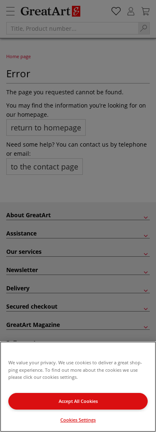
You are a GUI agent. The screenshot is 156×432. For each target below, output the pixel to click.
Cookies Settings (78, 420)
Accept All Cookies (78, 401)
